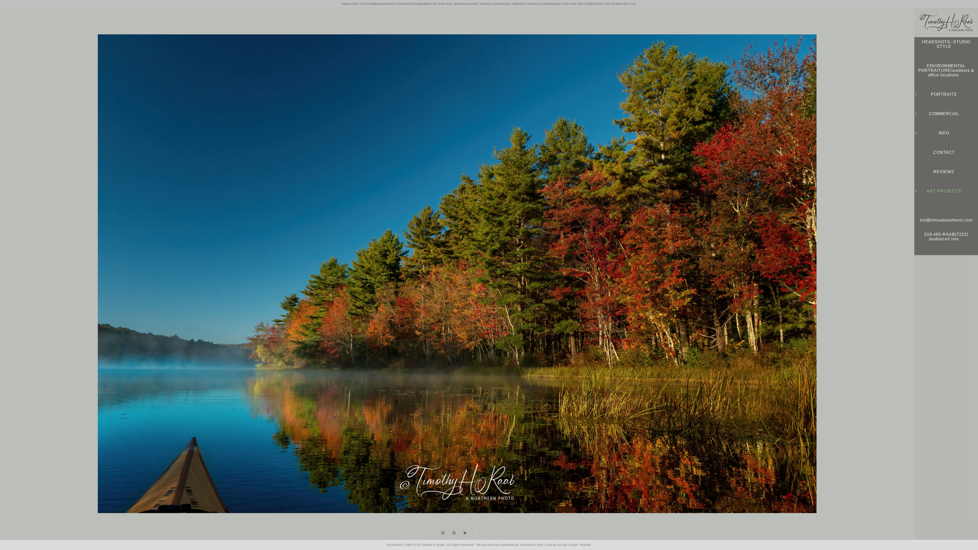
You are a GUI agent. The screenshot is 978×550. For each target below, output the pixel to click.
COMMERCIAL (944, 114)
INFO (944, 133)
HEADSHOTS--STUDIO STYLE (946, 44)
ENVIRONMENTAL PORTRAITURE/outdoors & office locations (946, 70)
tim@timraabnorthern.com (946, 220)
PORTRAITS (944, 94)
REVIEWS (943, 172)
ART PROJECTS (944, 191)
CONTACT (944, 152)
